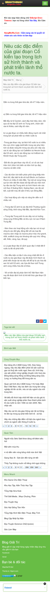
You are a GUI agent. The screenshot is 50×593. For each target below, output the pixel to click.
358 (27, 467)
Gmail (4, 557)
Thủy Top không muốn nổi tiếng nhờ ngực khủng (24, 463)
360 (36, 467)
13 (26, 426)
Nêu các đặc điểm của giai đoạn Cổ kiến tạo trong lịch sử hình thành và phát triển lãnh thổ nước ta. (25, 337)
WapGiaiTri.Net (7, 567)
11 (21, 426)
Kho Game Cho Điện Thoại (15, 479)
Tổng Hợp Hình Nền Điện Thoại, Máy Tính (22, 513)
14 (30, 426)
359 (31, 467)
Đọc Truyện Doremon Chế (15, 524)
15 (34, 426)
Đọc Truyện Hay (11, 501)
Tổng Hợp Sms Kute (12, 490)
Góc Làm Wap (10, 529)
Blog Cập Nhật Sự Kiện (14, 518)
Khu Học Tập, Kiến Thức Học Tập (18, 485)
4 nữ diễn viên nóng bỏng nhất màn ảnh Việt (23, 452)
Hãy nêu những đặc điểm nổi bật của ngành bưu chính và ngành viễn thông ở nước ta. (24, 420)
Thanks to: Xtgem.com (10, 571)
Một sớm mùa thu (11, 446)
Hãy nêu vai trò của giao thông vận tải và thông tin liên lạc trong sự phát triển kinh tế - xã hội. (24, 412)
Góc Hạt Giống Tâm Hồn (14, 507)
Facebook (5, 553)
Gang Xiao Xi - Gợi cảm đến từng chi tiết (21, 457)
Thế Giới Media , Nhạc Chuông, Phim (20, 496)
